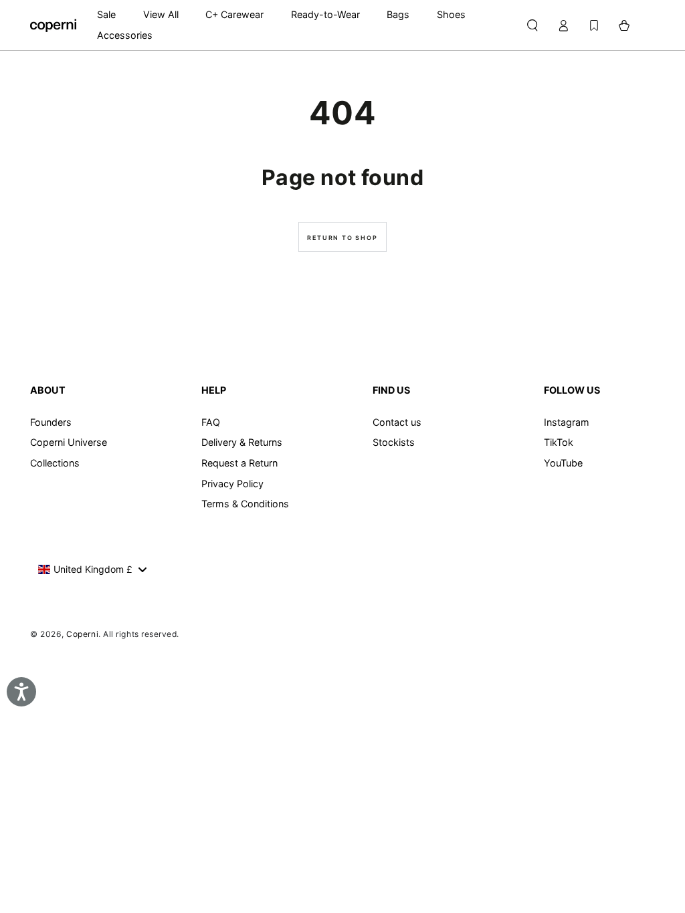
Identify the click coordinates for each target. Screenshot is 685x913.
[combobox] (92, 569)
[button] (532, 25)
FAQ (210, 422)
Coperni (82, 634)
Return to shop (342, 237)
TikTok (558, 442)
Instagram (566, 422)
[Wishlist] (594, 25)
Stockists (394, 442)
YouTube (563, 463)
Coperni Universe (68, 442)
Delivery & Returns (241, 442)
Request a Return (239, 463)
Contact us (397, 422)
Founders (51, 422)
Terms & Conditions (245, 503)
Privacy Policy (232, 483)
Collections (55, 463)
